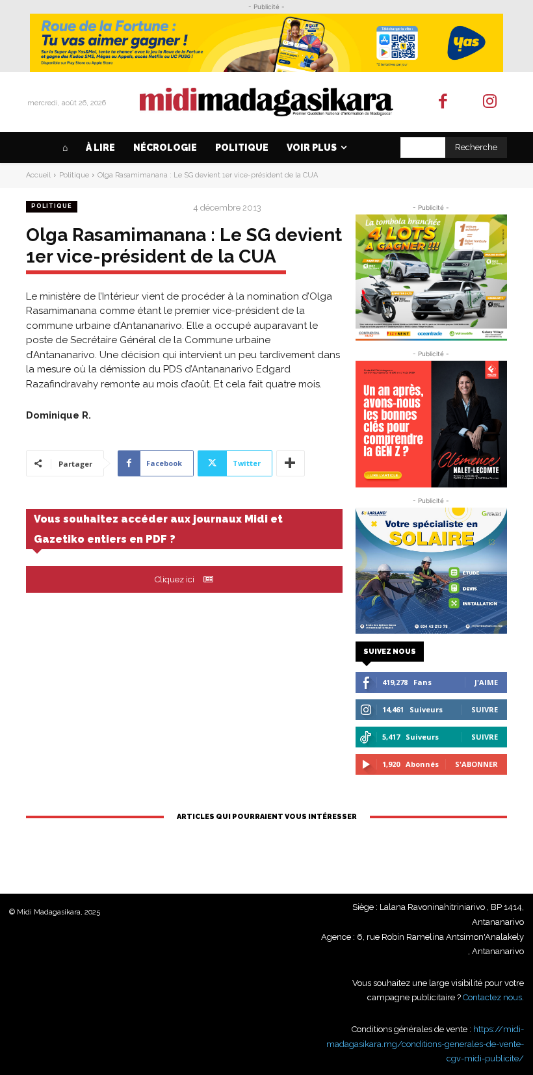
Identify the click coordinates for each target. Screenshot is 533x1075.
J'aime (486, 682)
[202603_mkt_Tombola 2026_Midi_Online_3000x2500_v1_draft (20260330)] (431, 277)
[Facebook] (442, 102)
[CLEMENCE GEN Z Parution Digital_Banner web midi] (431, 424)
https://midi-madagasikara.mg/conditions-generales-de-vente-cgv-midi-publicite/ (425, 1043)
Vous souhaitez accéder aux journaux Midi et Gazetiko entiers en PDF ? (158, 529)
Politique (74, 175)
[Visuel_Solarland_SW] (431, 571)
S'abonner (476, 764)
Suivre (484, 709)
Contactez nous (492, 997)
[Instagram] (490, 102)
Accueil (38, 175)
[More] (290, 463)
